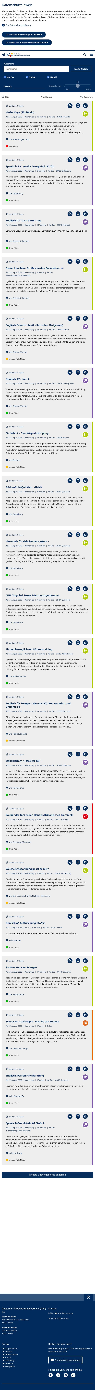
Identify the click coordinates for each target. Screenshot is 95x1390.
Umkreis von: (55, 86)
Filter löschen (46, 97)
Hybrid (53, 77)
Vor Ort (10, 77)
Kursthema (9, 63)
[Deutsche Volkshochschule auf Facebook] (51, 1375)
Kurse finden (81, 68)
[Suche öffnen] (85, 55)
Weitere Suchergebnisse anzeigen (47, 1174)
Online (32, 77)
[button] (86, 97)
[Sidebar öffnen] (91, 55)
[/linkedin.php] (74, 1375)
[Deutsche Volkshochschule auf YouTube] (66, 1375)
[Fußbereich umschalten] (88, 1297)
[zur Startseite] (15, 54)
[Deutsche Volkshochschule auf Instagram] (58, 1375)
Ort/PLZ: (8, 86)
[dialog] (47, 25)
